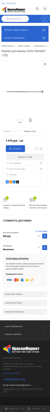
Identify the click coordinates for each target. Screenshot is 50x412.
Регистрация (11, 3)
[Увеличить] (25, 91)
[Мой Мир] (14, 181)
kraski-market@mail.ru (20, 385)
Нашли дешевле (15, 163)
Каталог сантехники (14, 38)
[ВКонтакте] (7, 181)
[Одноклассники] (10, 181)
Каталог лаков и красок (16, 30)
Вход (3, 3)
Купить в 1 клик (25, 157)
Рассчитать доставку (16, 169)
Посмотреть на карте (11, 373)
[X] (17, 181)
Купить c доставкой (44, 236)
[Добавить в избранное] (45, 64)
